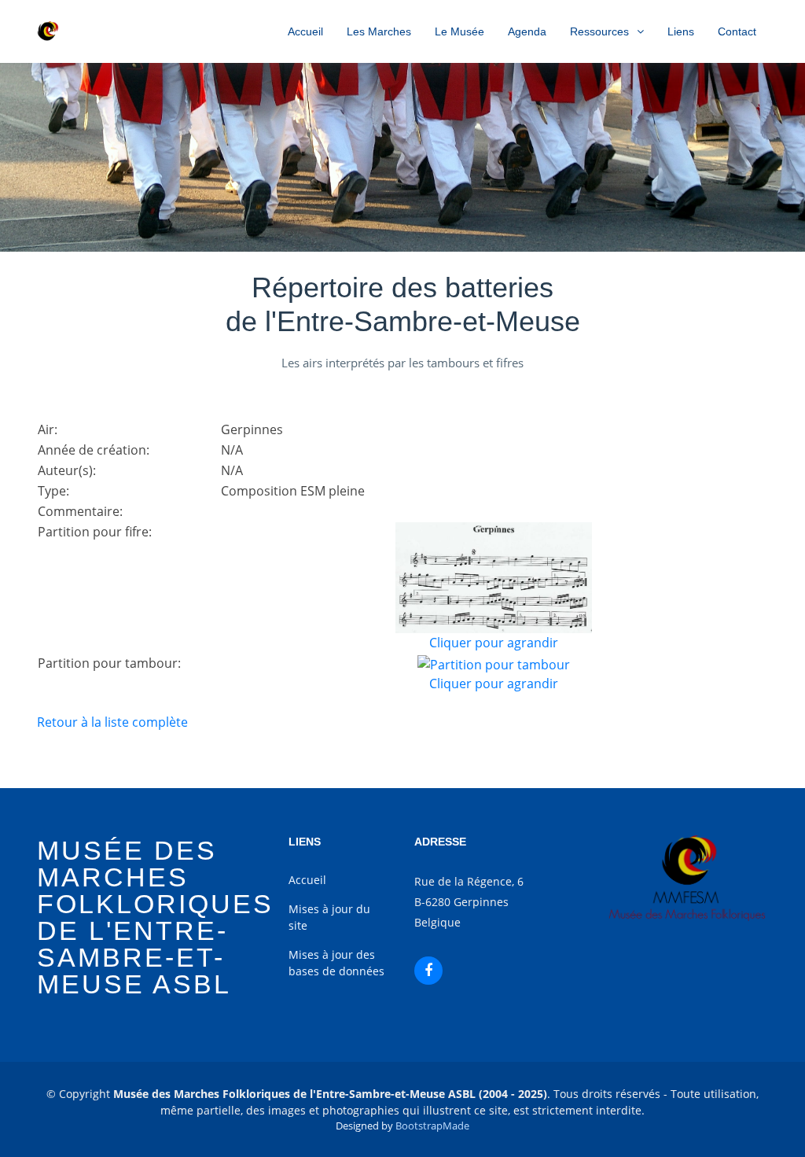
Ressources (599, 31)
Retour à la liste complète (112, 722)
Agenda (527, 31)
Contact (737, 31)
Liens (680, 31)
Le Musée (459, 31)
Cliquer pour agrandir (493, 642)
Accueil (305, 31)
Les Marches (379, 31)
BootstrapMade (432, 1125)
